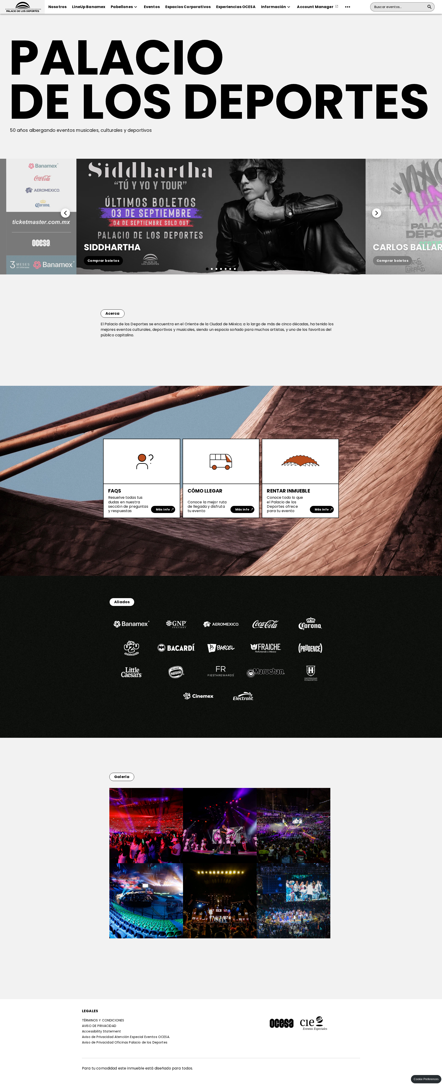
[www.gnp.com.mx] (176, 634)
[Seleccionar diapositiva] (207, 269)
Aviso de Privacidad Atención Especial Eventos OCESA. (126, 1037)
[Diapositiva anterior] (38, 216)
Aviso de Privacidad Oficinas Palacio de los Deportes (124, 1042)
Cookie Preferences (426, 1079)
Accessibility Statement (101, 1031)
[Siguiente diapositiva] (404, 216)
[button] (22, 7)
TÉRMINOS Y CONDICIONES (103, 1020)
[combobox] (399, 7)
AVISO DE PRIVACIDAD (99, 1025)
